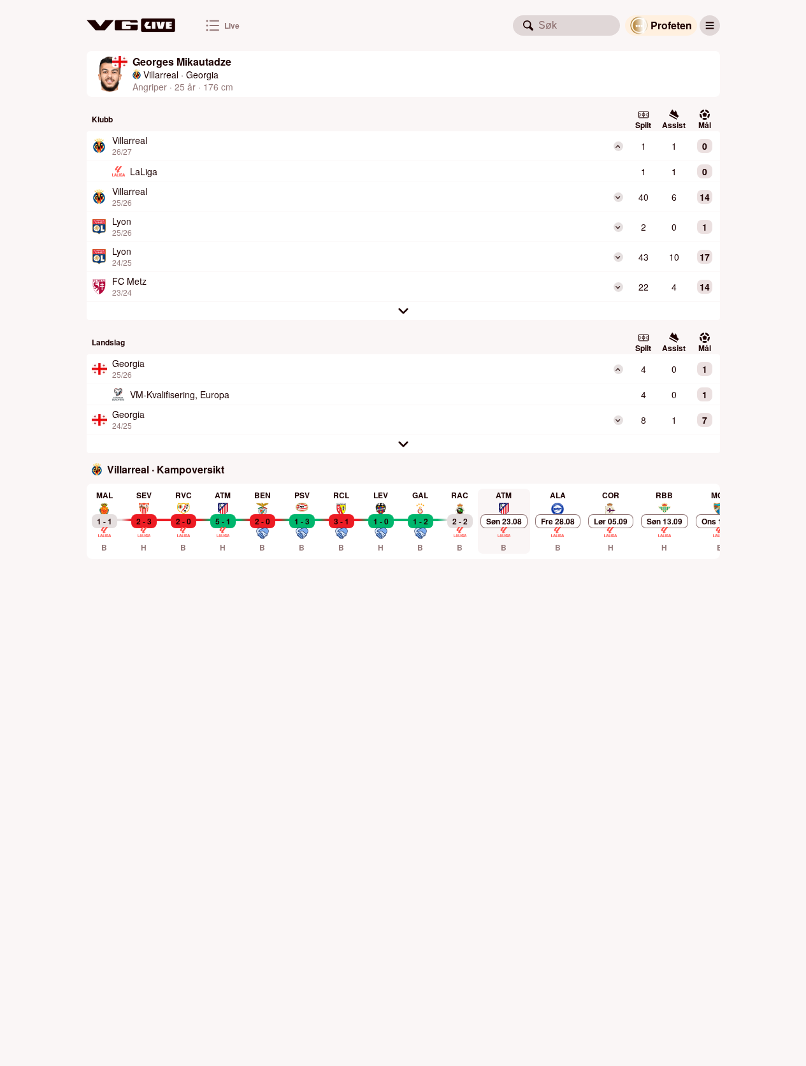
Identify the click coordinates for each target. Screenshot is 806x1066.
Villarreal (160, 74)
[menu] (710, 25)
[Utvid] (618, 197)
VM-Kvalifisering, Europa (179, 394)
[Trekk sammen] (618, 146)
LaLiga (143, 171)
